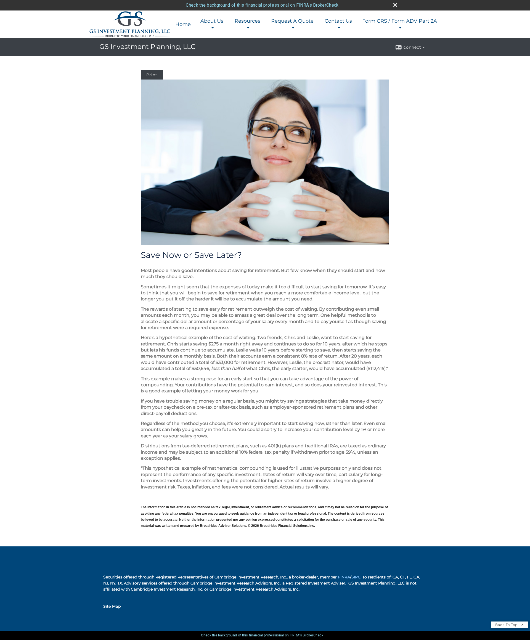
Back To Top (507, 625)
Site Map (112, 606)
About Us (211, 21)
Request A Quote (292, 21)
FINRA (344, 577)
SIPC (356, 577)
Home (183, 24)
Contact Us (338, 21)
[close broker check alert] (395, 5)
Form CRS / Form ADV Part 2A (399, 21)
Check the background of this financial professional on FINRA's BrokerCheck (262, 5)
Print (151, 74)
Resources (247, 21)
